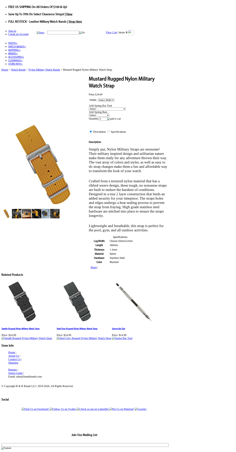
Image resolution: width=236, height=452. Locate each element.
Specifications (118, 131)
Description (99, 131)
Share (94, 267)
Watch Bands (18, 69)
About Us (13, 355)
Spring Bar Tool (118, 328)
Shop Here (75, 21)
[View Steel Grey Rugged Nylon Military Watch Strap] (84, 338)
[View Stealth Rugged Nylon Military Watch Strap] (27, 338)
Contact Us (14, 359)
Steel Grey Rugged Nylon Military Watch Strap (77, 328)
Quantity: (94, 118)
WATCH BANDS (17, 46)
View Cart (111, 32)
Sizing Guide (15, 373)
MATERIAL (14, 50)
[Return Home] (40, 32)
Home (4, 69)
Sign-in (12, 31)
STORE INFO (15, 63)
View (69, 14)
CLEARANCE (15, 60)
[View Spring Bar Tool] (122, 338)
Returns (12, 369)
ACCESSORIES (16, 57)
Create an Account (18, 34)
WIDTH (13, 43)
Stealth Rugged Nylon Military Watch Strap (21, 328)
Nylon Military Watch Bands (44, 69)
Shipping (13, 362)
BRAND (13, 53)
